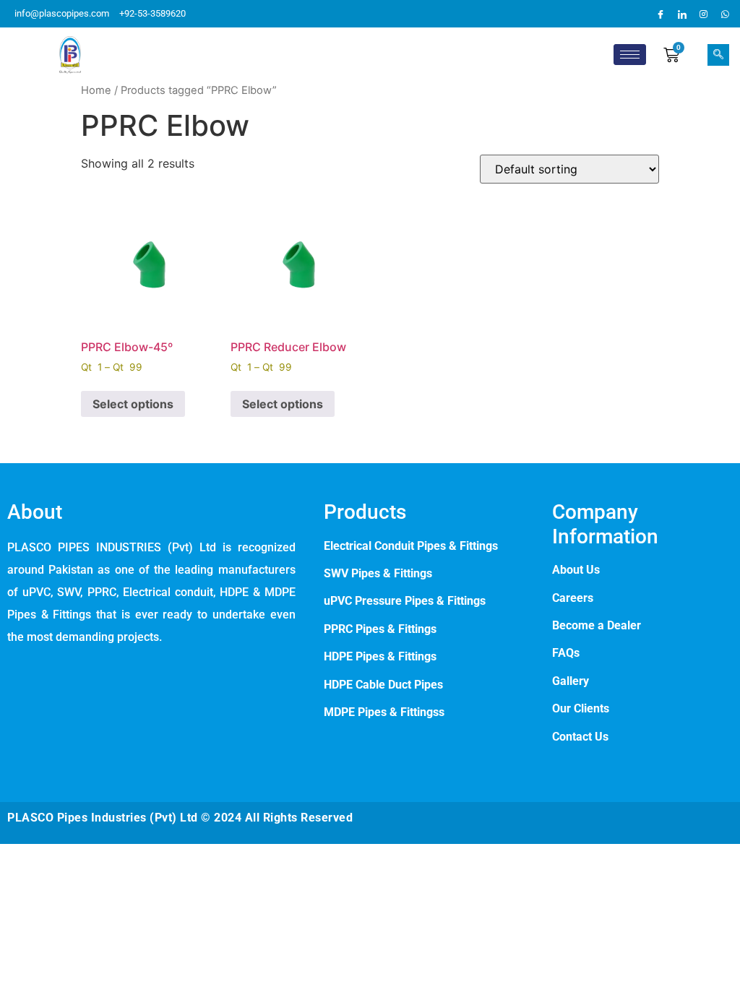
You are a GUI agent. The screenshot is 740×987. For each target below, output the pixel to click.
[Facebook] (660, 14)
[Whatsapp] (725, 14)
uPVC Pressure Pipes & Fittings (405, 601)
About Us (576, 570)
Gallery (570, 681)
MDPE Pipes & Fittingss (384, 712)
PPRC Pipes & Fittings (381, 629)
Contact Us (580, 737)
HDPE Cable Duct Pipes (383, 684)
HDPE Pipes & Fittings (380, 656)
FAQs (566, 653)
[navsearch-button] (718, 55)
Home (96, 90)
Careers (572, 598)
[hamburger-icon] (630, 54)
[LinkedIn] (682, 14)
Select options (132, 404)
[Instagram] (704, 14)
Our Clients (580, 708)
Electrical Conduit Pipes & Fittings (411, 546)
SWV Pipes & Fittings (378, 573)
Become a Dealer (596, 625)
